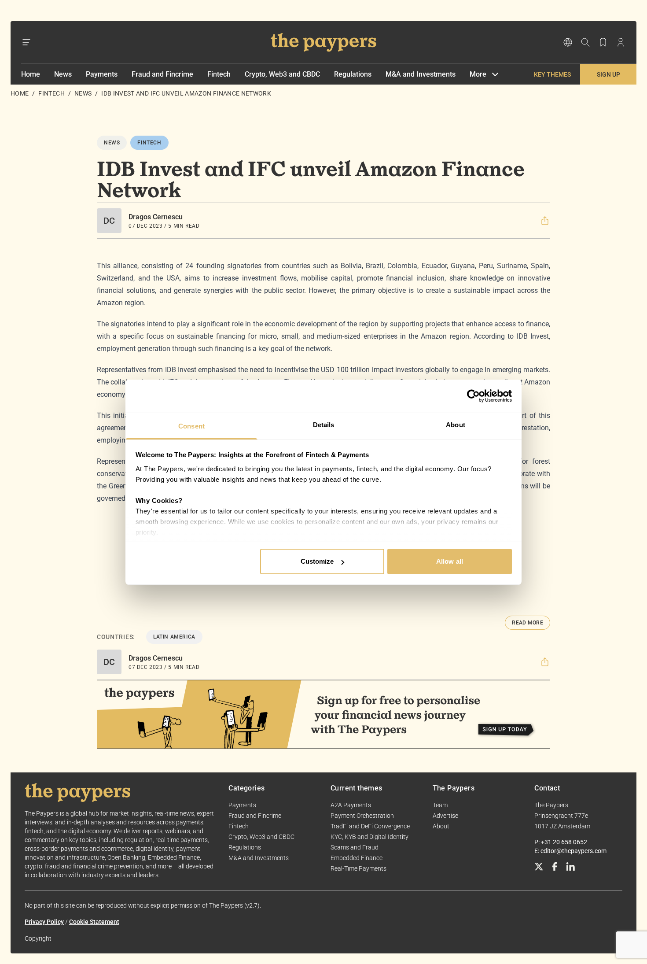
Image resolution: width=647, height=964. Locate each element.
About (441, 826)
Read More (527, 623)
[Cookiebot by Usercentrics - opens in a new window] (473, 396)
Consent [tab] (191, 426)
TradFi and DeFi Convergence (370, 826)
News (63, 74)
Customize (317, 561)
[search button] (585, 42)
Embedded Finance (356, 857)
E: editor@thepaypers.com (570, 850)
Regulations (352, 74)
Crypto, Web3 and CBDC (282, 74)
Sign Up (608, 74)
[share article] (545, 220)
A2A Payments (351, 805)
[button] (545, 220)
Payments (102, 74)
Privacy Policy (44, 921)
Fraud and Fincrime (162, 74)
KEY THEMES (552, 74)
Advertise (445, 815)
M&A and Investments (421, 74)
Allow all (449, 561)
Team (440, 805)
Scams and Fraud (355, 847)
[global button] (567, 42)
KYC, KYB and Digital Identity (369, 836)
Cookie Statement (94, 921)
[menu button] (26, 42)
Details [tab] (324, 424)
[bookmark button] (603, 42)
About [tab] (455, 424)
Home (30, 74)
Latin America (174, 637)
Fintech (219, 74)
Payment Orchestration (362, 815)
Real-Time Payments (358, 868)
